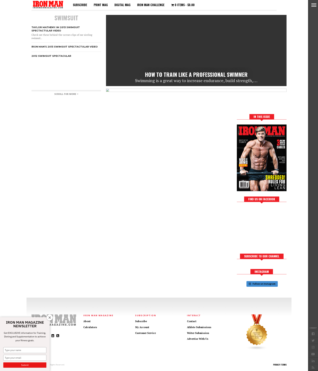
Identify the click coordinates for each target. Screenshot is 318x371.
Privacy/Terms (280, 364)
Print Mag (101, 5)
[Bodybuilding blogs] (257, 349)
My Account (142, 327)
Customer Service (145, 333)
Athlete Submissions (199, 327)
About (87, 321)
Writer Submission (198, 333)
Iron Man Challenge (150, 5)
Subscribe (80, 5)
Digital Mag (122, 5)
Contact (191, 321)
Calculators (90, 327)
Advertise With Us (197, 338)
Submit (25, 365)
